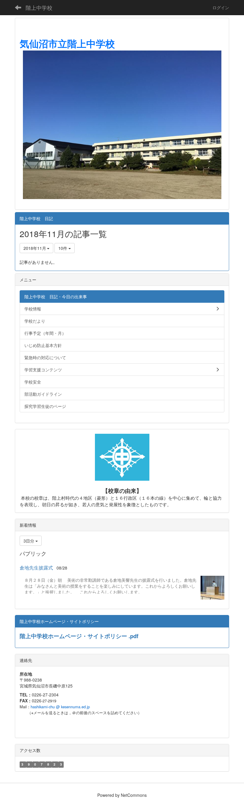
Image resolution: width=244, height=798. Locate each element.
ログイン (220, 7)
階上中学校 (39, 7)
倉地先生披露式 (36, 567)
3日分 (29, 541)
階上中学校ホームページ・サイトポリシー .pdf (79, 636)
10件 (63, 248)
